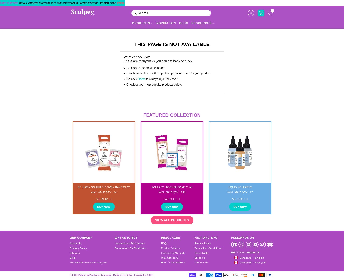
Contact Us (201, 262)
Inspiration (166, 23)
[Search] (135, 13)
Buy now (104, 206)
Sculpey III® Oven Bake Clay (172, 187)
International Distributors (130, 243)
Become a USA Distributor (130, 248)
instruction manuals (173, 252)
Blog (183, 23)
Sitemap (75, 252)
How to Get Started (173, 262)
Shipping (200, 257)
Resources (201, 23)
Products (141, 23)
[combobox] (171, 13)
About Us (75, 243)
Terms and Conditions (208, 248)
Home (141, 79)
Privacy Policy (78, 248)
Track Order (202, 252)
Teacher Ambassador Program (88, 262)
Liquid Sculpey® (240, 187)
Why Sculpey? (169, 257)
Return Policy (203, 243)
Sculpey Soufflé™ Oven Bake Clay (104, 187)
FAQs (164, 243)
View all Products (172, 220)
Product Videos (170, 248)
